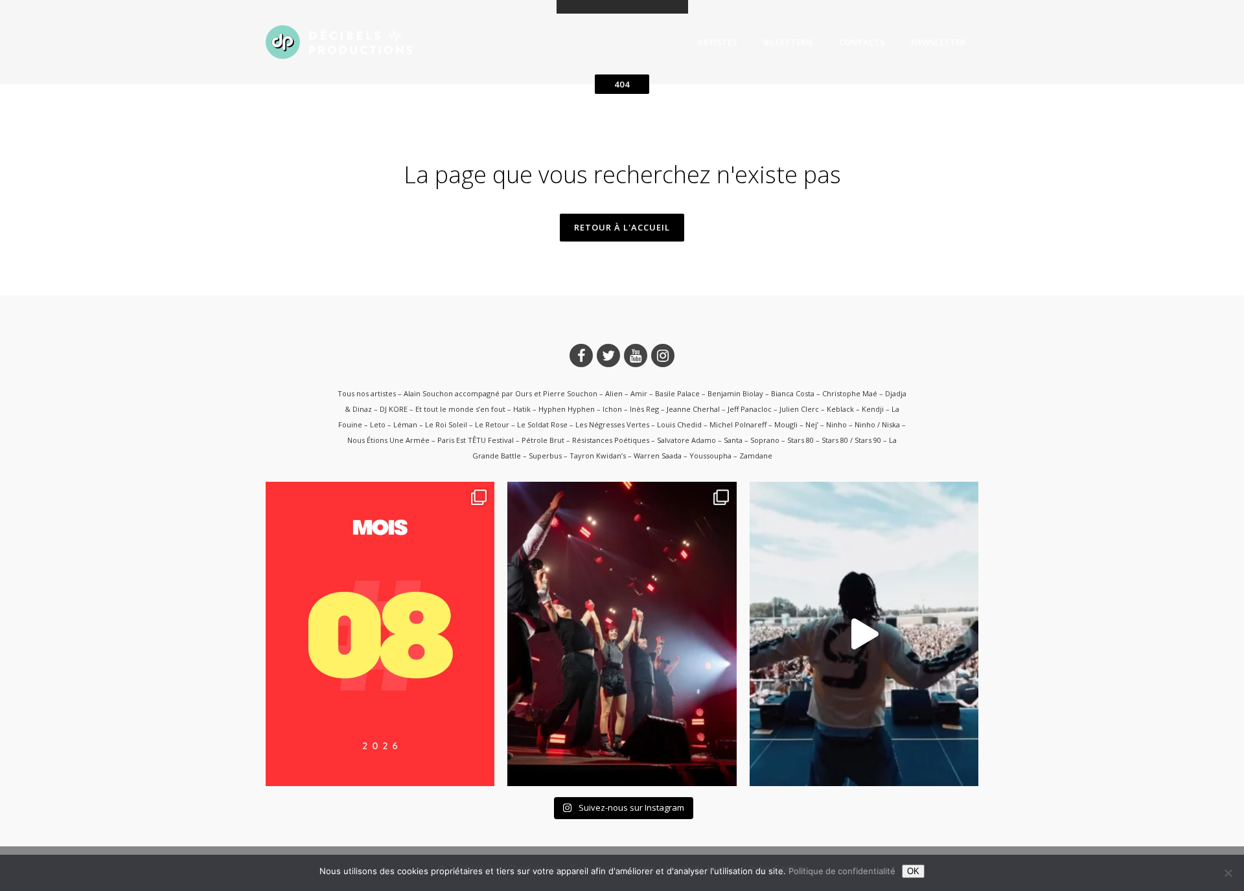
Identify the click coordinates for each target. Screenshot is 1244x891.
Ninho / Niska (877, 424)
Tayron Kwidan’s (598, 455)
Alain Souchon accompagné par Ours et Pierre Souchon (500, 393)
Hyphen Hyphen (566, 409)
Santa (733, 440)
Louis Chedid (679, 424)
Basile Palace (677, 393)
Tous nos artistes (367, 393)
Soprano (764, 440)
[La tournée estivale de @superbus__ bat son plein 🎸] (621, 634)
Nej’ (811, 424)
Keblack (840, 409)
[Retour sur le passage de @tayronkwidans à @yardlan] (864, 634)
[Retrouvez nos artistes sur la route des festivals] (380, 634)
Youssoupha (710, 455)
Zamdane (755, 455)
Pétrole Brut (543, 440)
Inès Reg (644, 409)
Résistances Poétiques (610, 440)
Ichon (612, 409)
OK (913, 871)
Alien (614, 393)
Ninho (836, 424)
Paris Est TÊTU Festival (475, 440)
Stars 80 (800, 440)
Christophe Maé (849, 393)
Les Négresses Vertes (612, 424)
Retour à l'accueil (622, 227)
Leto (378, 424)
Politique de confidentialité (842, 871)
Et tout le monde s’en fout (460, 409)
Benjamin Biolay (735, 393)
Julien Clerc (799, 409)
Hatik (522, 409)
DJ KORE (394, 409)
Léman (405, 424)
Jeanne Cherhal (693, 409)
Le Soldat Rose (542, 424)
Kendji (873, 409)
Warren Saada (658, 455)
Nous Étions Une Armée (388, 440)
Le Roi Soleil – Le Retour (467, 424)
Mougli (786, 424)
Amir (638, 393)
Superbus (545, 455)
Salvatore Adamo (686, 440)
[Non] (1227, 872)
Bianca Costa (792, 393)
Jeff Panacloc (750, 409)
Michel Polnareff (737, 424)
